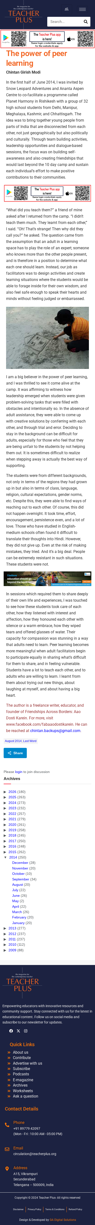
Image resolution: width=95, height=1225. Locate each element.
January (18, 923)
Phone (18, 1122)
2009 (12, 950)
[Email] (7, 1149)
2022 (12, 814)
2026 (12, 792)
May (15, 901)
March (17, 912)
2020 (12, 825)
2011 (12, 939)
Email (18, 1148)
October (18, 874)
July (15, 890)
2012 (12, 934)
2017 (12, 841)
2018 (12, 835)
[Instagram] (25, 1031)
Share (18, 753)
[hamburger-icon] (66, 9)
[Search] (85, 22)
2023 (12, 808)
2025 (12, 797)
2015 (12, 852)
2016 (12, 846)
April (15, 906)
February (19, 917)
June (16, 895)
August (17, 885)
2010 (12, 944)
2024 (12, 803)
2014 (13, 857)
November (20, 868)
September (20, 879)
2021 (12, 819)
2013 (12, 928)
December (20, 863)
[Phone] (7, 1125)
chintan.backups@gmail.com (55, 730)
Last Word (30, 741)
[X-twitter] (18, 1031)
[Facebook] (11, 1031)
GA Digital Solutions (63, 1220)
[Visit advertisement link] (47, 193)
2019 (12, 830)
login (18, 772)
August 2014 (13, 741)
